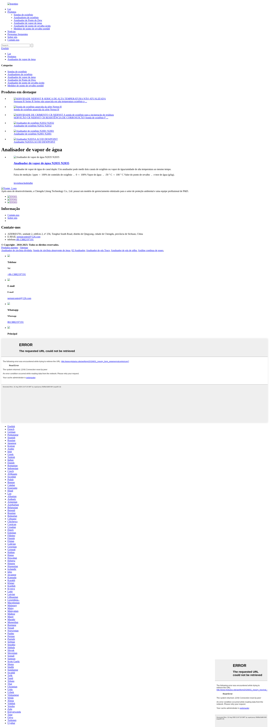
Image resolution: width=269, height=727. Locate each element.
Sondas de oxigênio (23, 14)
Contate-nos (13, 40)
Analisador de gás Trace (98, 250)
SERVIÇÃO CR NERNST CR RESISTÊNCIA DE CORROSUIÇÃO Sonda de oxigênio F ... (61, 117)
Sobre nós (12, 37)
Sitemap (24, 247)
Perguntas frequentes (17, 34)
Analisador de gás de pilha (124, 250)
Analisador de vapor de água (28, 23)
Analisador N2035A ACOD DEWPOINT (34, 142)
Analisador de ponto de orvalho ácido (32, 26)
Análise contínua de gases (150, 250)
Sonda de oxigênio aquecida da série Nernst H (36, 109)
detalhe (29, 183)
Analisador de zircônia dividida (16, 250)
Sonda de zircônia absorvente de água (51, 250)
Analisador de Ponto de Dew (28, 20)
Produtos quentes (9, 247)
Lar (9, 9)
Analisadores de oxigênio (26, 17)
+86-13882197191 (16, 274)
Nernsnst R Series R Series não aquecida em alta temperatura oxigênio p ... (50, 101)
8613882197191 (15, 322)
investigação (20, 183)
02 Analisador (78, 250)
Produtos (11, 12)
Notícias (11, 31)
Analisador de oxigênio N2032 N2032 (33, 125)
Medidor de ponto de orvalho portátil (32, 28)
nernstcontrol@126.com (19, 298)
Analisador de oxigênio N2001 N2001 (33, 133)
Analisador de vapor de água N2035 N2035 (41, 163)
